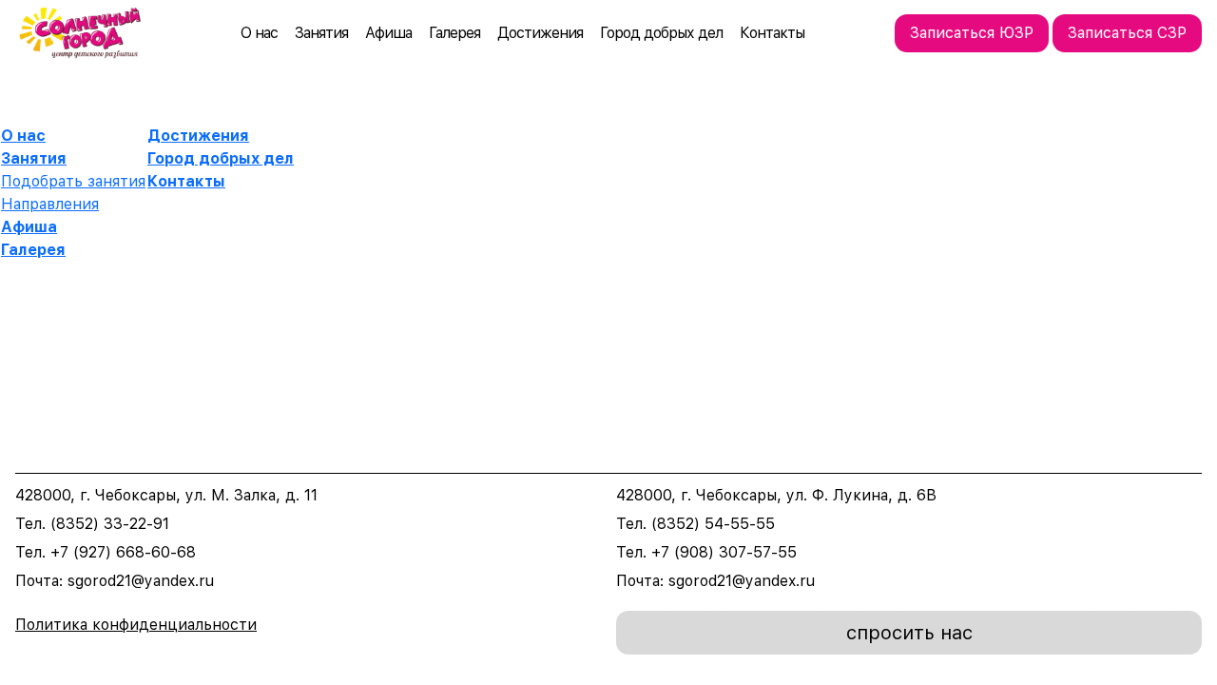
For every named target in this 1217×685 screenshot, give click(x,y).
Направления (50, 204)
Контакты (772, 33)
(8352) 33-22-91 (109, 524)
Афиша (388, 33)
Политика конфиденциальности (136, 625)
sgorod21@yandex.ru (141, 581)
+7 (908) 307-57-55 (724, 552)
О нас (259, 33)
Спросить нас (909, 632)
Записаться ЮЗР (971, 33)
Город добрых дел (661, 33)
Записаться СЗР (1127, 33)
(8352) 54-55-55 (713, 524)
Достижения (540, 33)
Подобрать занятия (73, 181)
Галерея (454, 33)
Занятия (321, 33)
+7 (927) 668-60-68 (123, 552)
